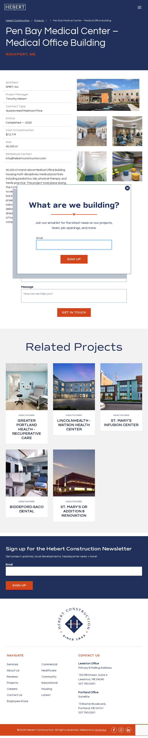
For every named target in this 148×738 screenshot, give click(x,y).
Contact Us (14, 695)
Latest (46, 695)
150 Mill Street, (88, 675)
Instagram (121, 730)
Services (12, 664)
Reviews (12, 676)
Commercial (49, 664)
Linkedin (128, 730)
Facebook (114, 730)
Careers (12, 688)
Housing (47, 688)
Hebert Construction (18, 20)
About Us (13, 670)
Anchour (100, 729)
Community (49, 676)
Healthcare (49, 670)
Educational (50, 682)
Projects (39, 20)
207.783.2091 (87, 683)
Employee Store (17, 701)
